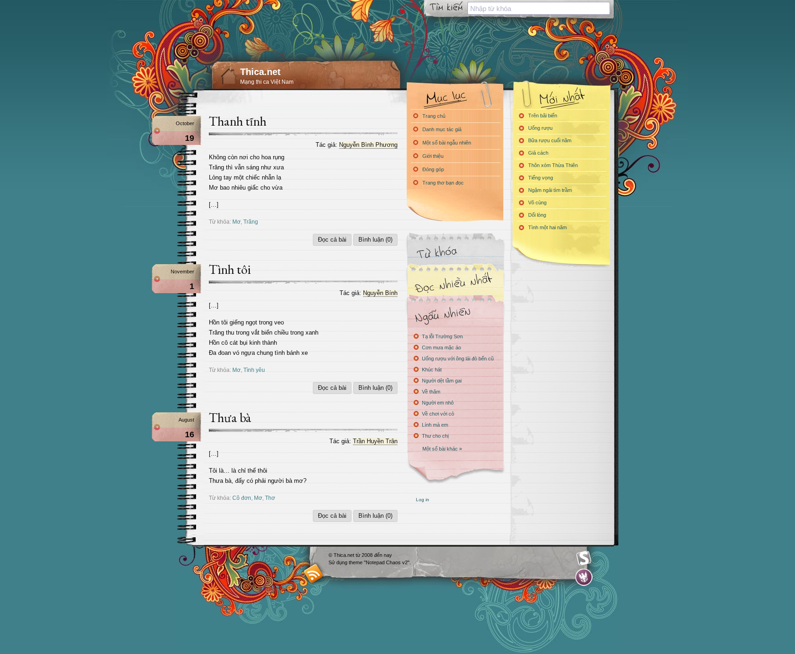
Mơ (236, 222)
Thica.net (260, 72)
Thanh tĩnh (237, 121)
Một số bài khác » (442, 448)
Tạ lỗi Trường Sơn (442, 336)
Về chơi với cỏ (438, 414)
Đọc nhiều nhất (455, 283)
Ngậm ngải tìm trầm (550, 190)
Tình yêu (254, 370)
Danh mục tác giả (441, 129)
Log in (422, 499)
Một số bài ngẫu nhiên (446, 142)
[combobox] (538, 8)
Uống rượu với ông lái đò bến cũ (458, 358)
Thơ (270, 498)
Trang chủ (433, 116)
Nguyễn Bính (380, 292)
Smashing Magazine (583, 558)
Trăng (250, 222)
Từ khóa (455, 252)
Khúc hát (432, 369)
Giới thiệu (433, 156)
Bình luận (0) (375, 239)
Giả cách (538, 153)
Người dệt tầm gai (441, 380)
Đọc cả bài (332, 239)
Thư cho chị (435, 436)
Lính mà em (435, 425)
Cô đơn (241, 498)
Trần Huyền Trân (375, 441)
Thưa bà (230, 417)
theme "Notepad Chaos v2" (379, 562)
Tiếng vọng (540, 177)
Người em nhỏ (438, 402)
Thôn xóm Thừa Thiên (553, 165)
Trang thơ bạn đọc (443, 182)
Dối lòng (537, 215)
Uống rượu (540, 128)
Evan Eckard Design (584, 577)
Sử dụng (338, 562)
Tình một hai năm (547, 227)
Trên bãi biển (542, 115)
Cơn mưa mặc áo (441, 347)
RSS (313, 573)
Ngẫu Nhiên (455, 314)
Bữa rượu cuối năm (549, 140)
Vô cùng (537, 202)
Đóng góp (433, 169)
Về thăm (431, 391)
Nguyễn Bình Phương (368, 144)
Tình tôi (230, 269)
